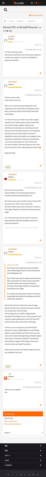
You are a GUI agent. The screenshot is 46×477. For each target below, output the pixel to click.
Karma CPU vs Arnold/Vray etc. (32, 21)
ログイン (40, 3)
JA (34, 3)
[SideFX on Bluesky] (21, 474)
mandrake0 (12, 82)
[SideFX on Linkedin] (38, 474)
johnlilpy (11, 36)
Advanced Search (37, 15)
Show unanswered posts (12, 424)
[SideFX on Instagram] (17, 474)
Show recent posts (10, 421)
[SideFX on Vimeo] (29, 474)
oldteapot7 (12, 174)
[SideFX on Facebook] (8, 474)
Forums (11, 21)
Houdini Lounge (21, 21)
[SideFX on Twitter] (13, 474)
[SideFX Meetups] (25, 474)
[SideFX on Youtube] (33, 474)
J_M (9, 374)
